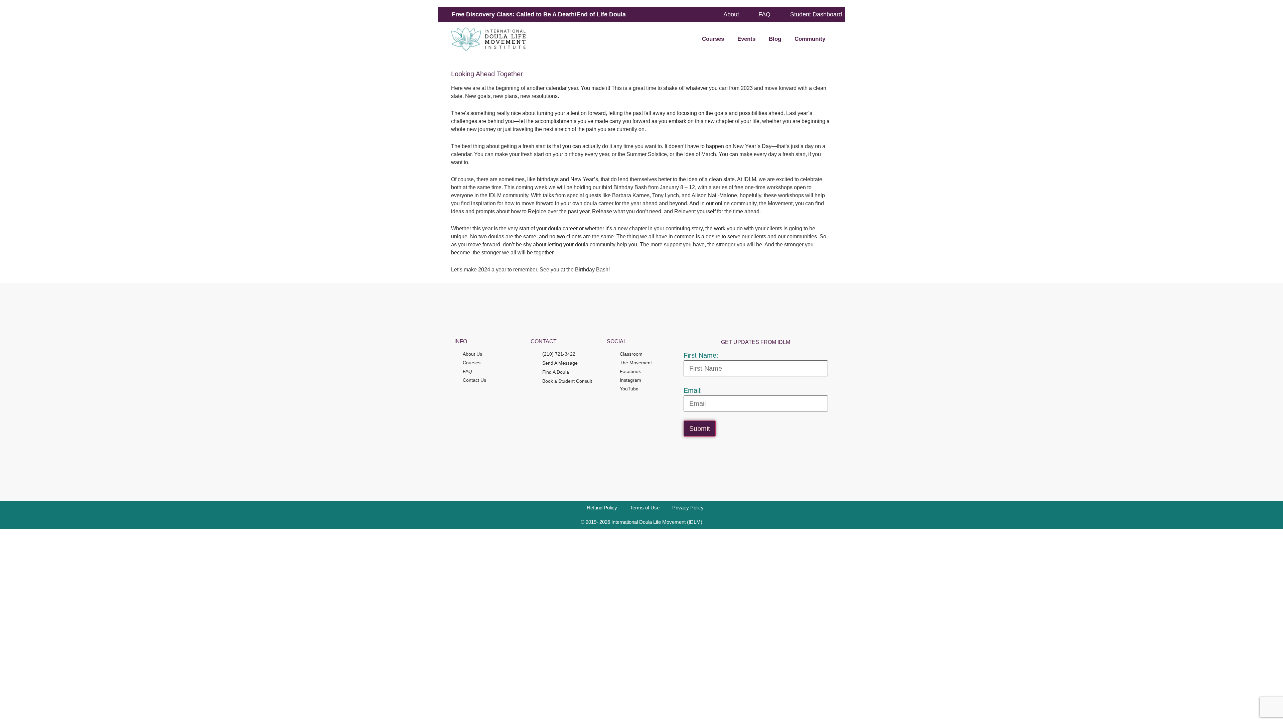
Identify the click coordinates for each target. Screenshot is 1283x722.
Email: (693, 390)
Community (810, 39)
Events (746, 39)
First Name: (701, 355)
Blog (775, 39)
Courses (713, 39)
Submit (699, 428)
